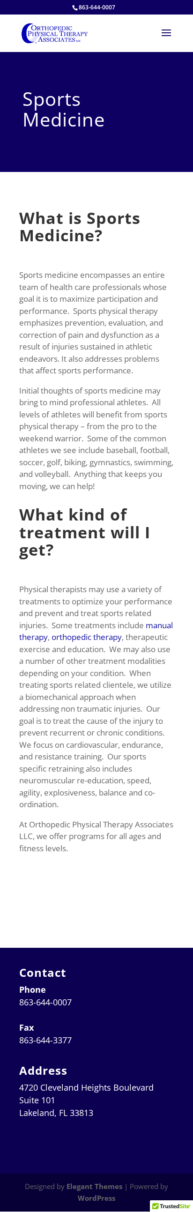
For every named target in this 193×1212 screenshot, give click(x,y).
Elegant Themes (94, 1186)
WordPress (96, 1198)
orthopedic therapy (87, 637)
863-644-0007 (97, 7)
